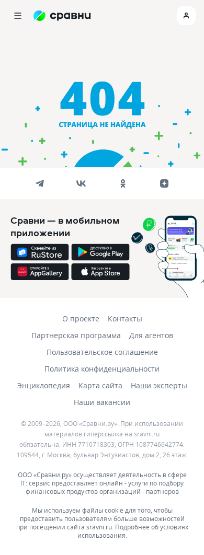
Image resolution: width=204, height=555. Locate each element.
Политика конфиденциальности (102, 369)
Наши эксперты (159, 385)
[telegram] (40, 183)
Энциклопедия (43, 385)
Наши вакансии (102, 402)
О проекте (80, 318)
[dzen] (164, 183)
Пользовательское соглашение (102, 352)
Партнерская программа (76, 335)
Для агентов (151, 335)
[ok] (123, 183)
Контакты (125, 318)
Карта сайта (100, 385)
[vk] (81, 183)
